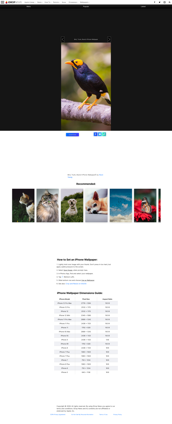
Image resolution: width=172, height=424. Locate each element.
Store (64, 2)
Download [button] (72, 135)
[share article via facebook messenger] (100, 134)
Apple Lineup (29, 2)
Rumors (56, 2)
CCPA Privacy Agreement (57, 414)
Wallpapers (84, 2)
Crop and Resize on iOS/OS (76, 284)
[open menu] (2, 2)
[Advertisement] (86, 22)
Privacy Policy (117, 414)
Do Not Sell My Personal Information (82, 414)
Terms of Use (103, 414)
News (39, 2)
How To (47, 2)
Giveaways (73, 2)
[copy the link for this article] (104, 134)
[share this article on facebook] (95, 134)
